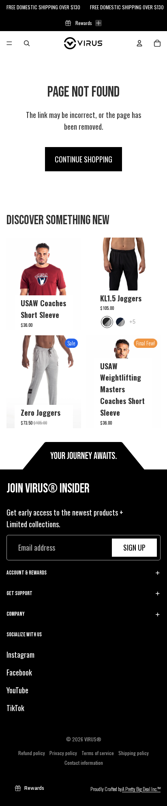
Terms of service (97, 752)
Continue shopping (83, 159)
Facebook (19, 672)
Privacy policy (63, 752)
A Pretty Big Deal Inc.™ (141, 788)
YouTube (17, 690)
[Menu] (9, 43)
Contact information (83, 762)
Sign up (134, 547)
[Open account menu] (139, 43)
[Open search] (27, 43)
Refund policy (31, 752)
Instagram (20, 654)
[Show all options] (132, 322)
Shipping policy (133, 752)
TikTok (15, 708)
